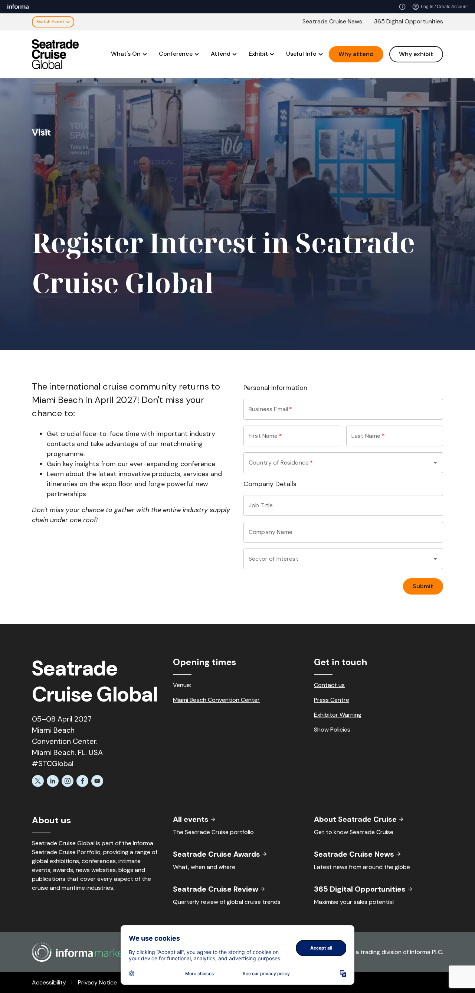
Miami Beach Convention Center (216, 700)
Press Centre (331, 700)
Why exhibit (416, 54)
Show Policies (332, 729)
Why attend (356, 54)
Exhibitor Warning (337, 715)
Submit (423, 586)
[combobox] (333, 463)
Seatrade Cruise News (332, 21)
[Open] (435, 463)
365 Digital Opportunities (408, 21)
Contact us (329, 685)
